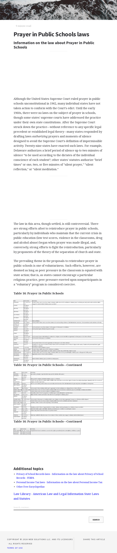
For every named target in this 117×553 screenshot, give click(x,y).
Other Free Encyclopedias (30, 486)
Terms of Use (15, 548)
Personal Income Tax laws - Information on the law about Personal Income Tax (59, 482)
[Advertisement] (58, 73)
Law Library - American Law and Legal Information (48, 494)
